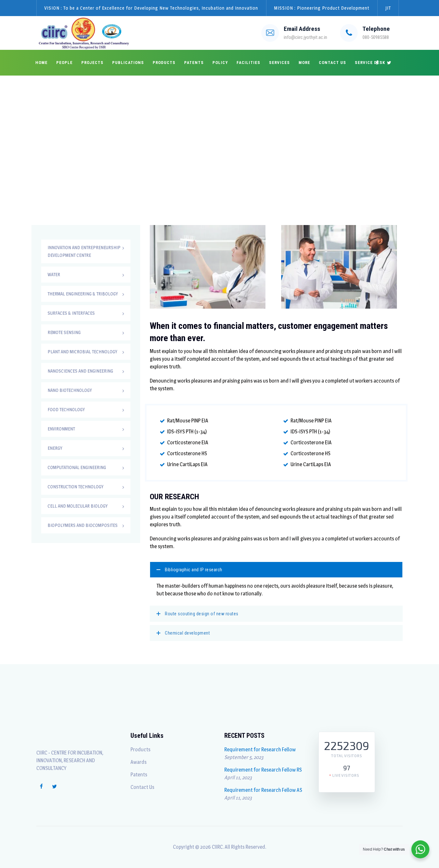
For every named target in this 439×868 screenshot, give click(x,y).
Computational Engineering (77, 467)
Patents (194, 62)
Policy (220, 62)
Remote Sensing (64, 332)
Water (54, 274)
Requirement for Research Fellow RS (263, 770)
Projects (92, 62)
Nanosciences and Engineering (80, 371)
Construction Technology (75, 486)
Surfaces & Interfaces (71, 313)
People (64, 62)
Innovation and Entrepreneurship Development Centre (84, 251)
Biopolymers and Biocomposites (83, 525)
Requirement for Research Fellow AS (263, 790)
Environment (61, 428)
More (304, 62)
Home (41, 62)
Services (279, 62)
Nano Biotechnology (70, 390)
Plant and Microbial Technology (82, 351)
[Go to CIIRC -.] (315, 139)
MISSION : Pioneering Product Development (321, 8)
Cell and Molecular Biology (78, 506)
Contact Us (332, 62)
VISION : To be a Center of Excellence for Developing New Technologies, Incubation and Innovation (151, 8)
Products (164, 62)
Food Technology (66, 409)
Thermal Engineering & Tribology (83, 293)
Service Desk (370, 62)
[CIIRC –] (84, 33)
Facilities (248, 62)
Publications (128, 62)
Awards (138, 762)
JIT (388, 8)
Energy (55, 448)
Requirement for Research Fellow (260, 749)
